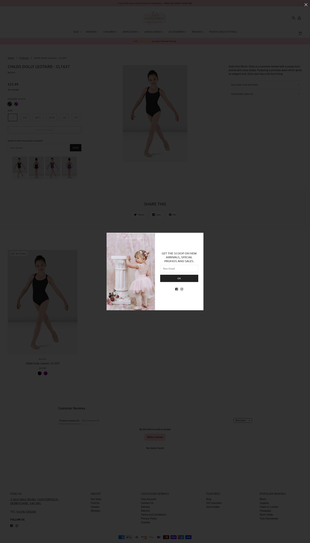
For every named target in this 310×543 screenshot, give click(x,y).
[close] (306, 4)
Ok (179, 278)
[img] (176, 289)
